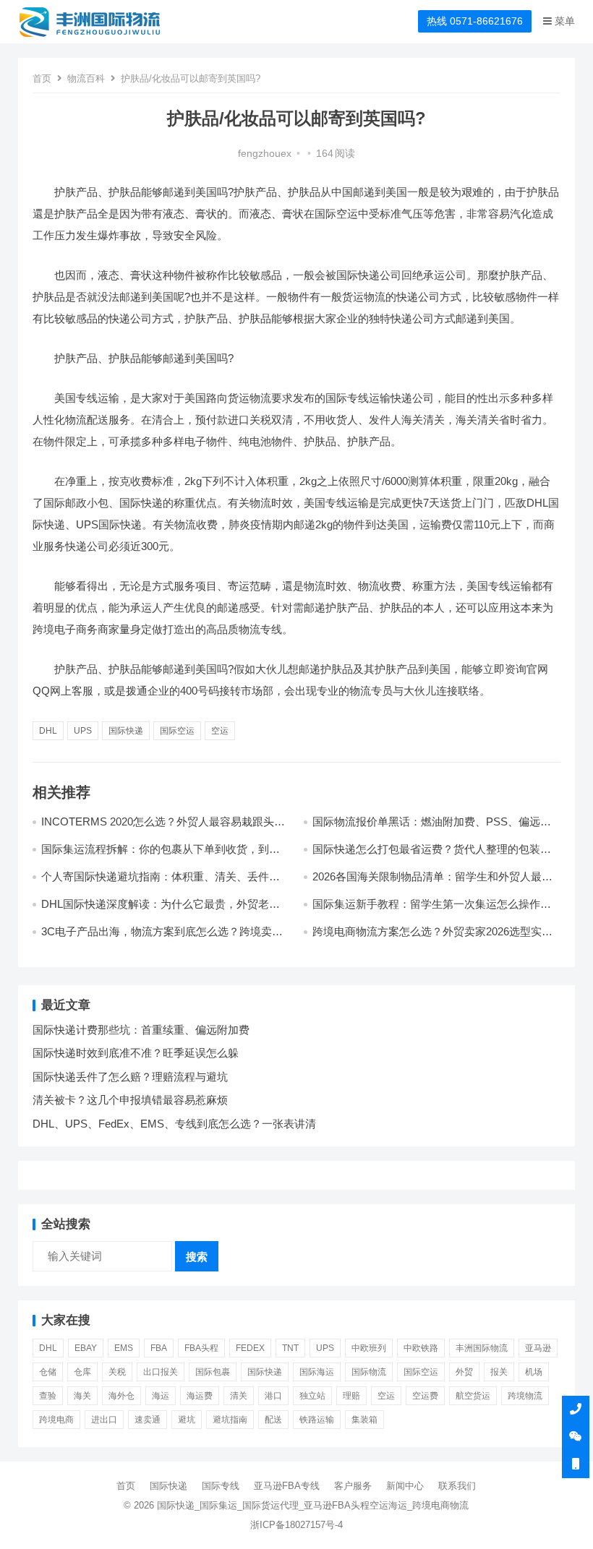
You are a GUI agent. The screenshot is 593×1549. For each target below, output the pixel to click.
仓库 (82, 1372)
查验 (47, 1396)
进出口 (104, 1420)
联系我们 (457, 1485)
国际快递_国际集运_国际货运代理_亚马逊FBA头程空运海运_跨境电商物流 (313, 1505)
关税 (117, 1372)
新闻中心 (405, 1485)
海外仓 (121, 1396)
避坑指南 (230, 1420)
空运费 (425, 1396)
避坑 (186, 1420)
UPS (83, 731)
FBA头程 (201, 1348)
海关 (82, 1396)
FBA (158, 1348)
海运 (160, 1396)
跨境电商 (56, 1420)
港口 (273, 1396)
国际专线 (220, 1485)
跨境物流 (525, 1396)
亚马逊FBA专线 (287, 1485)
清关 (238, 1396)
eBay (85, 1348)
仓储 (47, 1372)
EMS (123, 1348)
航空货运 (473, 1396)
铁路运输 (316, 1420)
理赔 (351, 1396)
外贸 (464, 1372)
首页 (42, 78)
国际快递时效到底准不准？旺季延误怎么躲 (136, 1053)
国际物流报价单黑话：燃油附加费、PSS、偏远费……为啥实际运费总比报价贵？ (426, 828)
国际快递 (125, 731)
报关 (499, 1372)
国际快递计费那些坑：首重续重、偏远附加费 (141, 1030)
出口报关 (160, 1372)
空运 (220, 731)
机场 (533, 1372)
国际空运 (177, 731)
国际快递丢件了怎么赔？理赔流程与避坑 (130, 1076)
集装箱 (364, 1420)
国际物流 (368, 1372)
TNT (290, 1348)
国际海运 (316, 1372)
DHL (48, 731)
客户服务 (353, 1485)
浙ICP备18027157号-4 (296, 1524)
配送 (273, 1420)
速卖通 (148, 1420)
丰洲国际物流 (482, 1348)
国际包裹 (212, 1372)
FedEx (250, 1348)
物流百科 (86, 78)
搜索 (197, 1256)
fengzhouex (264, 153)
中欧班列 (368, 1348)
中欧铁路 (421, 1348)
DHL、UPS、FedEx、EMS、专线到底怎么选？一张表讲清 (174, 1123)
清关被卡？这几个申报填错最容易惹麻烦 (130, 1100)
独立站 (312, 1396)
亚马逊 (538, 1348)
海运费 (200, 1396)
